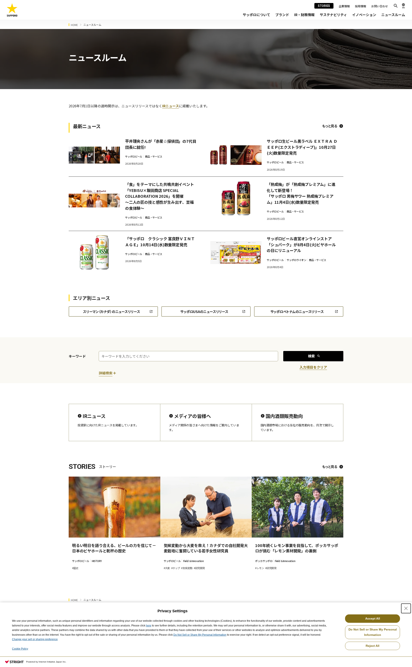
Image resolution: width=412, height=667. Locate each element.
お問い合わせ (379, 6)
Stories (324, 6)
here (148, 625)
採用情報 (360, 6)
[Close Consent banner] (406, 608)
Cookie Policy (20, 648)
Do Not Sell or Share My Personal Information (199, 634)
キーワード (77, 356)
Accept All (372, 618)
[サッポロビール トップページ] (12, 10)
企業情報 (344, 6)
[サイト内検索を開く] (395, 5)
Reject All (372, 645)
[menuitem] (256, 15)
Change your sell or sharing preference (35, 639)
